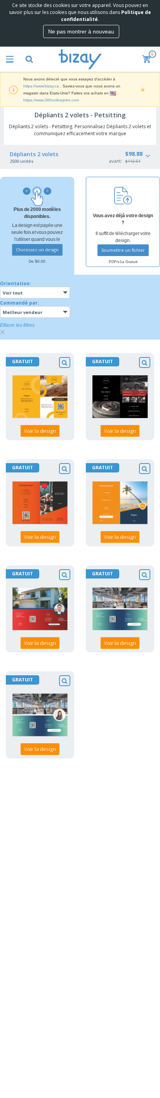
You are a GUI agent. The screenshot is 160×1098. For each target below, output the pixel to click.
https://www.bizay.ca (41, 86)
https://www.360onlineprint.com (51, 100)
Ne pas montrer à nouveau (81, 31)
